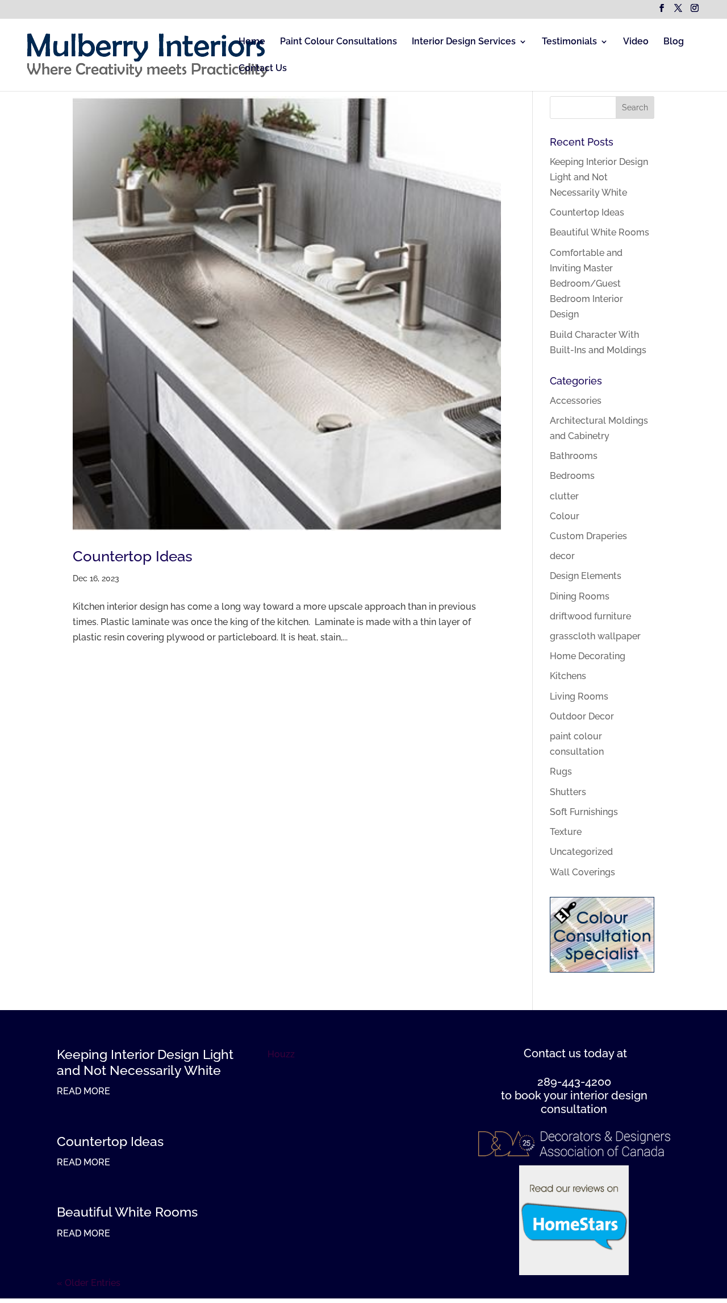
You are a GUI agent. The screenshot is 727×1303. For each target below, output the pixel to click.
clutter (564, 496)
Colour (564, 516)
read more (83, 1091)
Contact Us (263, 68)
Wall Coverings (582, 872)
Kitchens (568, 676)
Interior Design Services (464, 42)
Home (252, 42)
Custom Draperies (588, 536)
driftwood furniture (590, 616)
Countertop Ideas (133, 556)
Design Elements (585, 575)
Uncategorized (581, 851)
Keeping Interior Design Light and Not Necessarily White (599, 177)
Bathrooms (574, 455)
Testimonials (569, 42)
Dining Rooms (579, 596)
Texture (566, 831)
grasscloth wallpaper (595, 636)
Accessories (575, 400)
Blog (673, 42)
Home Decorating (587, 656)
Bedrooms (572, 475)
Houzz (281, 1054)
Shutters (568, 792)
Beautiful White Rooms (599, 232)
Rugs (561, 771)
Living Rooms (579, 696)
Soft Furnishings (584, 811)
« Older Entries (88, 1282)
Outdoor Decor (582, 716)
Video (636, 42)
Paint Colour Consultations (338, 42)
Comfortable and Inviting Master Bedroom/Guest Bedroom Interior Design (586, 283)
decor (562, 556)
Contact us (552, 1053)
